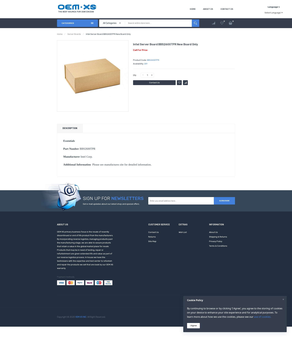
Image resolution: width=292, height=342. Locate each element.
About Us (213, 232)
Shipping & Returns (218, 237)
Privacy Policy (215, 241)
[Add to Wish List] (179, 82)
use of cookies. (262, 316)
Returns (152, 237)
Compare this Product (185, 82)
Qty (134, 75)
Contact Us (154, 82)
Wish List (183, 232)
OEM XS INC (80, 317)
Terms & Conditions (218, 246)
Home (60, 34)
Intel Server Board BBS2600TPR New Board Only (108, 34)
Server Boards (74, 34)
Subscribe (224, 201)
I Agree (193, 325)
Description (70, 128)
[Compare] (213, 23)
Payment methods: (66, 277)
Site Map (152, 241)
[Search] (195, 23)
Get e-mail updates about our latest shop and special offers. (111, 204)
